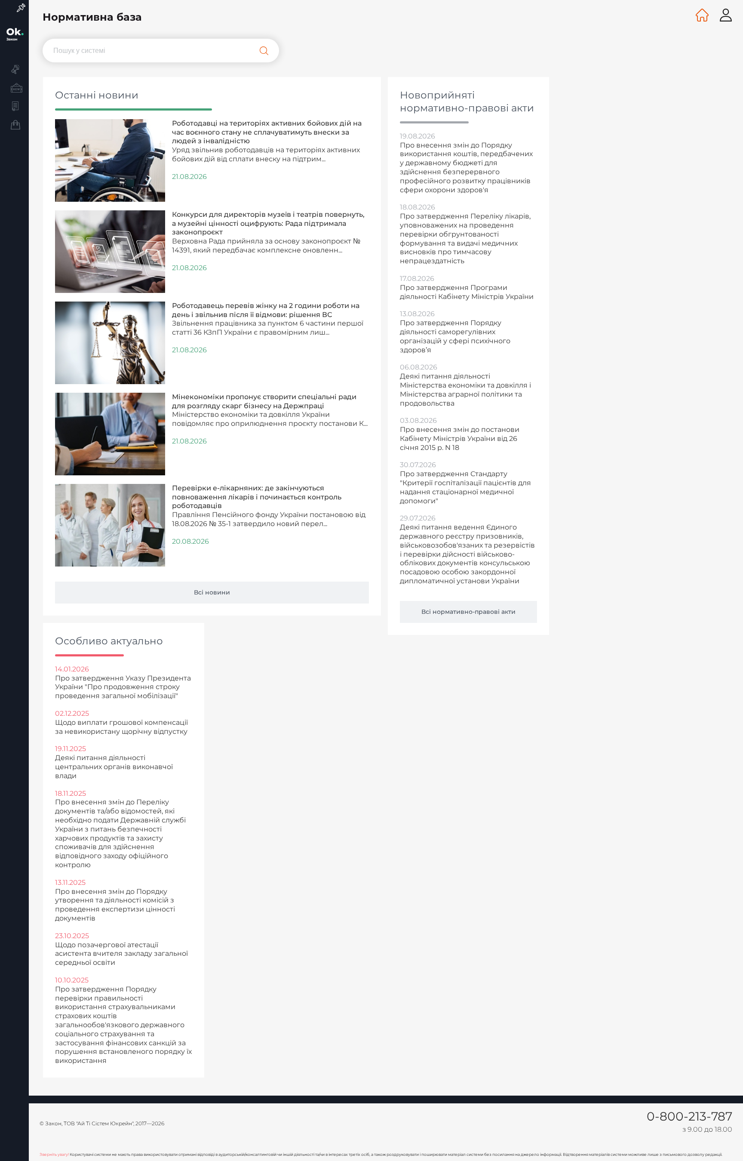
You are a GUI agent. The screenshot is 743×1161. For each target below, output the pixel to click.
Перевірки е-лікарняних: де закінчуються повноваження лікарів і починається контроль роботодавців (256, 497)
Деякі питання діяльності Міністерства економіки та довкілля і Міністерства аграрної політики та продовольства (465, 389)
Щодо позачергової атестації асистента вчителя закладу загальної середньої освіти (121, 954)
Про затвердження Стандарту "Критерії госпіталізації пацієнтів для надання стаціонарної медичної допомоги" (465, 487)
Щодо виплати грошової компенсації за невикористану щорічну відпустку (121, 727)
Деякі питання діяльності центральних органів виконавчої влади (114, 767)
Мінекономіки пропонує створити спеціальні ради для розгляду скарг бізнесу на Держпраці (264, 401)
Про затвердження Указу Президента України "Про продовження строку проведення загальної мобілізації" (123, 687)
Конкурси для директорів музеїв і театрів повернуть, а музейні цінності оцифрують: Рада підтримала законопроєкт (268, 223)
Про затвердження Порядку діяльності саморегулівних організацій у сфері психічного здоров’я (455, 336)
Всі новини (212, 592)
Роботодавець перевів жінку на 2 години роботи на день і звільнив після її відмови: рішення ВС (265, 310)
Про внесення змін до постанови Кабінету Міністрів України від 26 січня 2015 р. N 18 (459, 438)
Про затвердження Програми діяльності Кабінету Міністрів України (467, 292)
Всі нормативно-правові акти (468, 612)
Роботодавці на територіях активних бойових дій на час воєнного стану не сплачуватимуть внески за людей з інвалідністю (267, 132)
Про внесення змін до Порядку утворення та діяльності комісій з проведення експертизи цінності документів (115, 904)
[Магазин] (14, 126)
